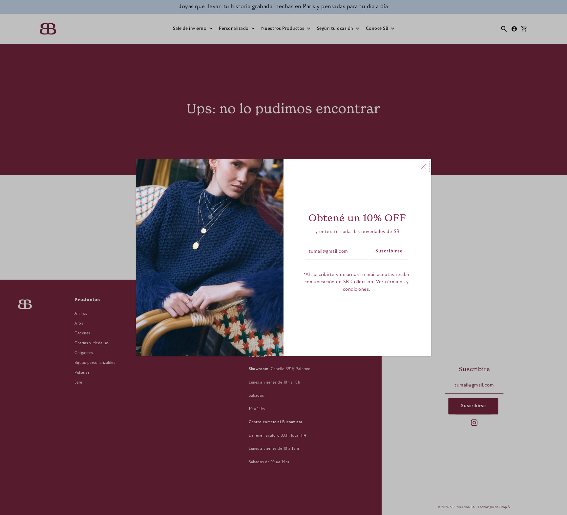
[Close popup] (424, 166)
